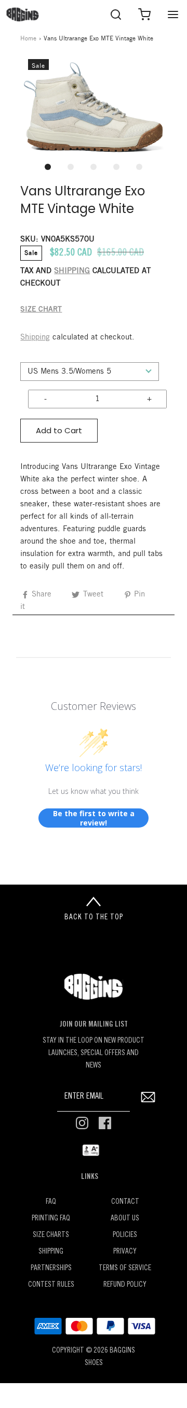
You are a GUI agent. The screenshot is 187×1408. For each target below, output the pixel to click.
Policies (125, 1235)
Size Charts (51, 1235)
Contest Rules (51, 1285)
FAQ (51, 1202)
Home (28, 38)
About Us (125, 1218)
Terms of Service (125, 1268)
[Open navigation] (172, 14)
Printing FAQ (51, 1218)
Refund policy (124, 1285)
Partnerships (51, 1268)
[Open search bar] (115, 14)
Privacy (125, 1252)
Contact (125, 1202)
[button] (93, 107)
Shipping (35, 337)
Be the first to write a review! (94, 818)
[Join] (147, 1097)
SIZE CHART (41, 309)
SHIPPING (72, 271)
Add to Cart (59, 430)
